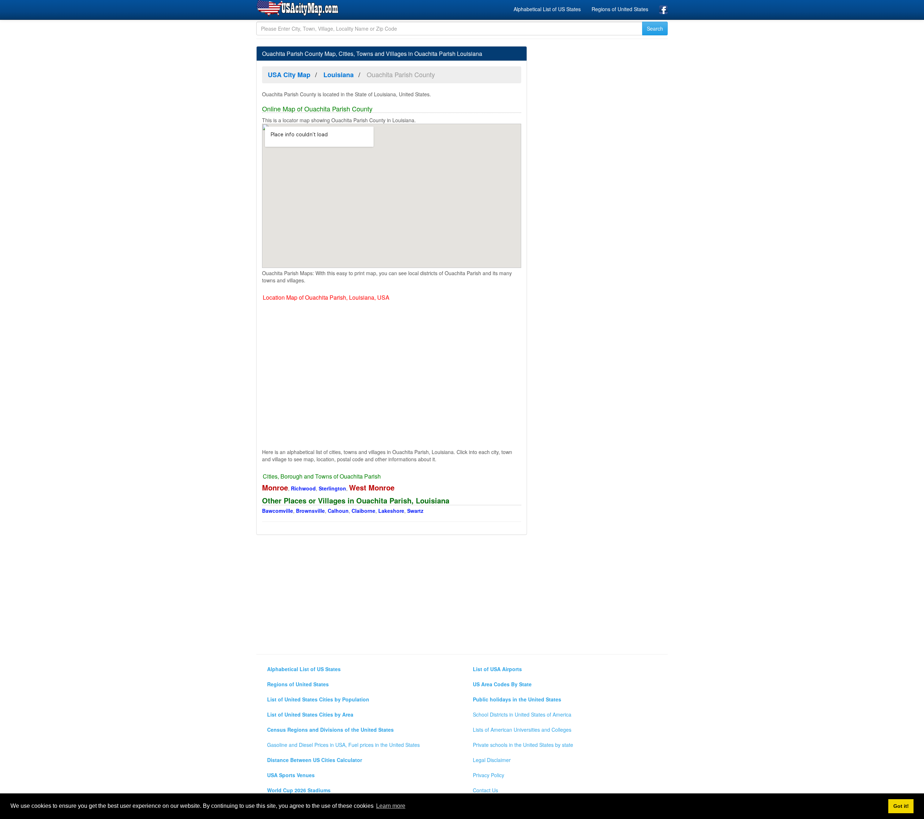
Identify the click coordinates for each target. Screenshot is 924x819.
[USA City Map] (298, 8)
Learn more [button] (390, 806)
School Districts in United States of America (522, 714)
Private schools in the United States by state (523, 744)
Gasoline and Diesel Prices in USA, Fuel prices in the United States (343, 744)
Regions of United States (620, 9)
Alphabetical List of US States (547, 9)
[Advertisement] (603, 346)
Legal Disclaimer (492, 759)
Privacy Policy (488, 775)
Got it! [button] (901, 806)
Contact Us (485, 790)
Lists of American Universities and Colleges (522, 729)
